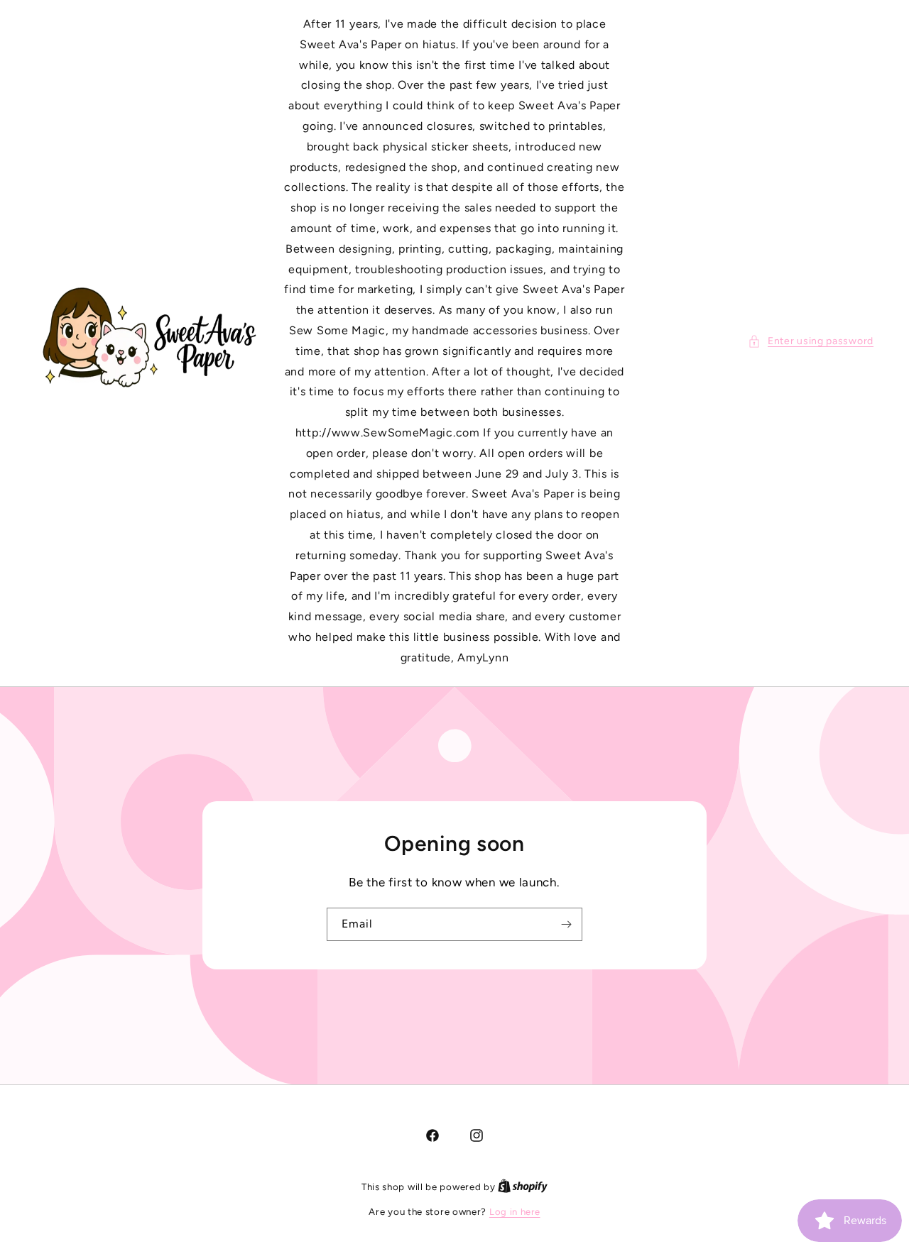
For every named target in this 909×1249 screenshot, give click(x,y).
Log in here (514, 1211)
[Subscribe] (566, 924)
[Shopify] (523, 1187)
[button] (810, 341)
